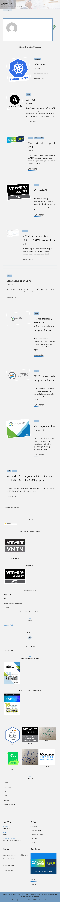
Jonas (38, 68)
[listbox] (43, 863)
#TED (16, 855)
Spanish (8, 523)
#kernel (8, 855)
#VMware (23, 855)
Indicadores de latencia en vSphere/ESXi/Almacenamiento (21, 612)
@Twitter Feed (8, 625)
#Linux (12, 855)
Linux (28, 94)
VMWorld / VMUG (39, 138)
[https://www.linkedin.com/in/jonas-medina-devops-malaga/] (30, 638)
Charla (6, 782)
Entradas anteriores (12, 507)
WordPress (36, 896)
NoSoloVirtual (7, 3)
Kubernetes (37, 59)
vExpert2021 (40, 190)
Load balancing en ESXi (19, 280)
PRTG (9, 471)
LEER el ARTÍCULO (39, 78)
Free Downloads (36, 830)
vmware (30, 138)
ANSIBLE (31, 99)
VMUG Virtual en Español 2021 (13, 603)
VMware (34, 826)
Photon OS (9, 858)
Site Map (34, 838)
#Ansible (4, 855)
